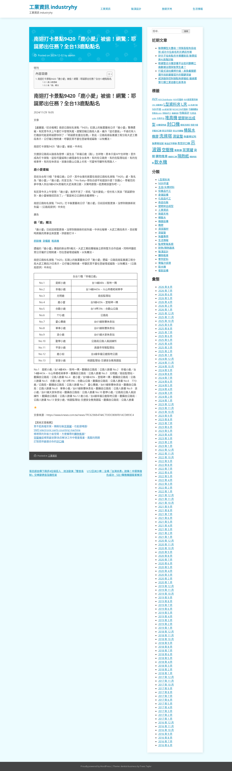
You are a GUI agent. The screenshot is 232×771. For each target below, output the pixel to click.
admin (71, 55)
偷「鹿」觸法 (53, 85)
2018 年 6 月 (165, 654)
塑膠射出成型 (165, 206)
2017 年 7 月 (165, 696)
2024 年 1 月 (165, 400)
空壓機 (168, 149)
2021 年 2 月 (165, 533)
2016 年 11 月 (166, 726)
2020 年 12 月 (166, 540)
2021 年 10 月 (166, 503)
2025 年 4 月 (165, 343)
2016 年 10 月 (166, 730)
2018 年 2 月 (165, 669)
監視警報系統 (165, 244)
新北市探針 (167, 130)
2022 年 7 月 (165, 468)
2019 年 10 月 (166, 593)
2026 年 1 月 (165, 309)
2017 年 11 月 (166, 681)
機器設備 (163, 221)
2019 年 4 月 (165, 616)
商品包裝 (163, 202)
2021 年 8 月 (165, 510)
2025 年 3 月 (165, 347)
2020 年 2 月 (165, 578)
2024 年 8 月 (165, 374)
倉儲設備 (163, 194)
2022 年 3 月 (165, 484)
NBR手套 (156, 109)
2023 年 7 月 (165, 423)
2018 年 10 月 (166, 639)
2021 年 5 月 (165, 522)
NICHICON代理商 (180, 109)
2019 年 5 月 (165, 612)
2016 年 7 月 (165, 741)
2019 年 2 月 (165, 624)
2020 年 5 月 (165, 567)
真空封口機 (183, 143)
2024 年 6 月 (165, 381)
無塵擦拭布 (190, 136)
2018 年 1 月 (165, 673)
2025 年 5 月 (165, 340)
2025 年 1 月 (165, 355)
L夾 (184, 104)
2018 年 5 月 (165, 658)
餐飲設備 (163, 270)
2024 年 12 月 (166, 359)
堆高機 (55, 241)
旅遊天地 (167, 9)
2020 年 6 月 (165, 563)
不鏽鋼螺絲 (193, 109)
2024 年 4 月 (165, 389)
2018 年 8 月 (165, 647)
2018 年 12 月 (166, 631)
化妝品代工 (164, 198)
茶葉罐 (187, 149)
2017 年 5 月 (165, 703)
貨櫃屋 (46, 241)
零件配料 (163, 259)
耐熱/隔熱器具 (166, 248)
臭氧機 (178, 150)
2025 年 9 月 (165, 325)
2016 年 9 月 (165, 734)
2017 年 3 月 (165, 711)
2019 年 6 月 (165, 609)
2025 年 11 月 (166, 317)
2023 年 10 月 (166, 412)
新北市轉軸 (178, 130)
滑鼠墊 (178, 136)
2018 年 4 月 (165, 662)
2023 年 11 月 (166, 408)
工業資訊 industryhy (53, 6)
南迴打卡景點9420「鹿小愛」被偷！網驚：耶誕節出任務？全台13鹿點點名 (75, 78)
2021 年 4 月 (165, 525)
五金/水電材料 (166, 187)
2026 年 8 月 (165, 287)
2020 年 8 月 (165, 556)
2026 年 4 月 (165, 302)
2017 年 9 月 (165, 688)
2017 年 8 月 (165, 692)
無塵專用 (163, 236)
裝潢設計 (136, 9)
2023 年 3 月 (165, 438)
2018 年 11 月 (166, 635)
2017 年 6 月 (165, 700)
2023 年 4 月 (165, 434)
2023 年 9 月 (165, 415)
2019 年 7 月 (165, 605)
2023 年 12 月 (166, 404)
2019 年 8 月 (165, 601)
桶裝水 (189, 130)
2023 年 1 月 (165, 446)
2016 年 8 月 (165, 737)
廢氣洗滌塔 (185, 125)
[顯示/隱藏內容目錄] (108, 74)
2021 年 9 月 (165, 506)
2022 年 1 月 (165, 491)
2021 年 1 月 (165, 537)
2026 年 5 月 (165, 298)
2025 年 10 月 (166, 321)
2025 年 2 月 (165, 351)
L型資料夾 (172, 104)
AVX (155, 99)
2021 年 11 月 (166, 499)
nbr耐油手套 (167, 109)
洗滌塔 (165, 136)
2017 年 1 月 (165, 718)
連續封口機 (172, 156)
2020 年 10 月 (166, 548)
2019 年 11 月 (166, 590)
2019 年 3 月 (165, 620)
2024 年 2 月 (165, 397)
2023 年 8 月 (165, 419)
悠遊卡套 (194, 125)
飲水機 (160, 162)
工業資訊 (105, 9)
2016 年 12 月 (166, 722)
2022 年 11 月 (166, 453)
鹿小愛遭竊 (52, 82)
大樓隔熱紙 (161, 124)
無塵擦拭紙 (158, 143)
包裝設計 (184, 113)
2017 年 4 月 (165, 707)
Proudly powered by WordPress (96, 766)
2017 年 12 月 (166, 677)
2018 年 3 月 (165, 665)
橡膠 (155, 136)
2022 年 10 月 (166, 457)
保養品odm (157, 113)
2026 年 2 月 (165, 306)
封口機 (173, 124)
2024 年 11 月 (166, 362)
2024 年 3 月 (165, 393)
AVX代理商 (178, 99)
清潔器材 (163, 229)
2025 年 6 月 (165, 336)
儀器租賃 (175, 113)
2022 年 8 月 (165, 465)
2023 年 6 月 (165, 427)
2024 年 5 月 (165, 385)
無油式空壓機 (170, 143)
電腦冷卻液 (164, 263)
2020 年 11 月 (166, 544)
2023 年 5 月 (165, 431)
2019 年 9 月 (165, 597)
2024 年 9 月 (165, 370)
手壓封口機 (156, 130)
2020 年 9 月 (165, 552)
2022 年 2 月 (165, 487)
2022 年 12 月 (166, 450)
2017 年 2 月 (165, 715)
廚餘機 (37, 241)
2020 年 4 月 (165, 571)
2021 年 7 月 (165, 514)
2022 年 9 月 (165, 461)
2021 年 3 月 (165, 529)
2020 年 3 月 (165, 575)
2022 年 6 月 (165, 472)
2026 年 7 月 (165, 290)
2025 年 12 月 (166, 313)
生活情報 (198, 9)
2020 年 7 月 (165, 559)
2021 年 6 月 (165, 518)
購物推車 (162, 156)
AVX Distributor (165, 99)
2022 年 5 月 (165, 476)
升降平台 (160, 118)
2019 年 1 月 (165, 628)
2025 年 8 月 (165, 328)
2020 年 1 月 (165, 582)
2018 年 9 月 (165, 643)
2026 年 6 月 (165, 294)
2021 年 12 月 (166, 495)
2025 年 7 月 (165, 332)
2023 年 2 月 (165, 442)
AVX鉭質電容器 (191, 99)
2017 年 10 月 (166, 684)
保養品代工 (166, 113)
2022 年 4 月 (165, 480)
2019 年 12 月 (166, 586)
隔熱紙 (183, 155)
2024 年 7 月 (165, 378)
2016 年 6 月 (165, 745)
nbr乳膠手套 (193, 105)
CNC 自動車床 (157, 105)
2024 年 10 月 (166, 366)
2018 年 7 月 (165, 650)
